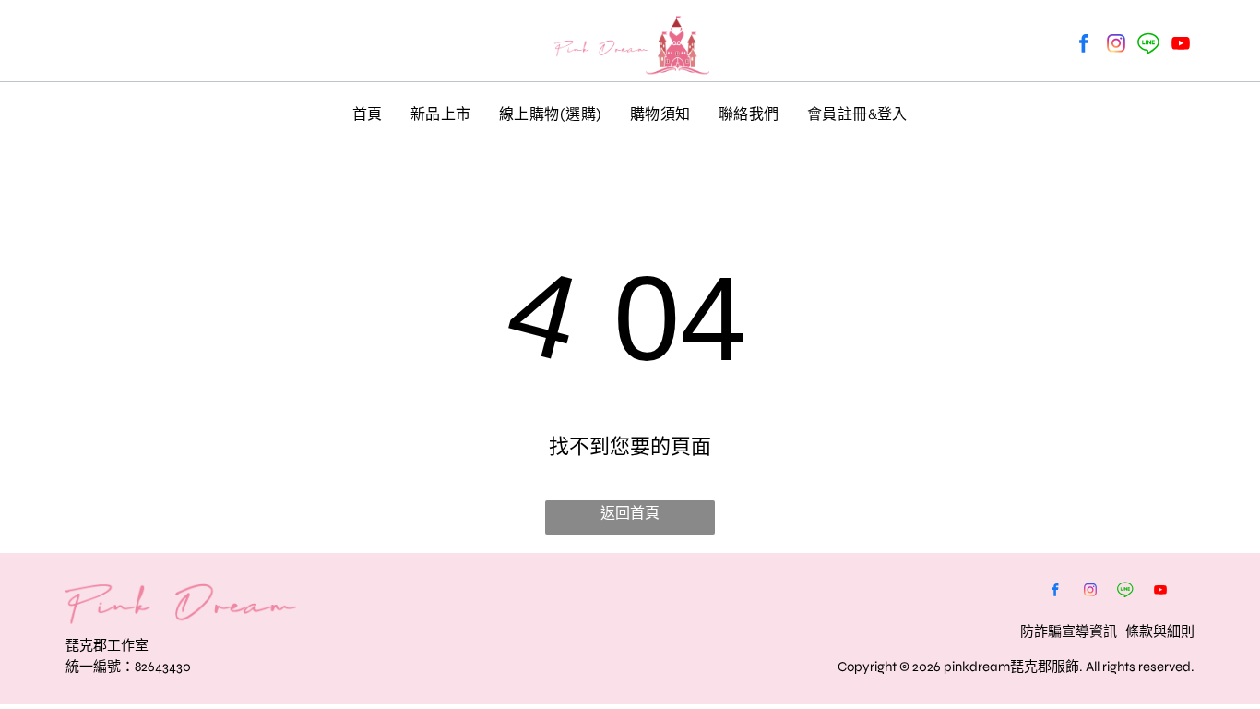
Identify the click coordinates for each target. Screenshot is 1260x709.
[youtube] (1181, 46)
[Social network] (1148, 46)
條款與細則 (1160, 631)
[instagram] (1116, 46)
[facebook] (1084, 46)
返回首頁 (630, 513)
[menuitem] (368, 112)
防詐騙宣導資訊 (1068, 631)
